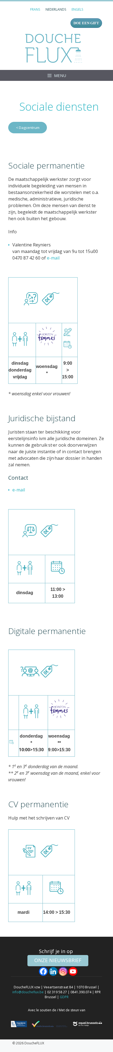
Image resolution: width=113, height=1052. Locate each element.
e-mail (53, 258)
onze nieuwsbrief (57, 960)
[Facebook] (43, 971)
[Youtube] (73, 971)
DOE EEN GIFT (86, 23)
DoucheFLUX (54, 48)
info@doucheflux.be (28, 992)
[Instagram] (63, 971)
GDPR (64, 997)
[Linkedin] (53, 971)
